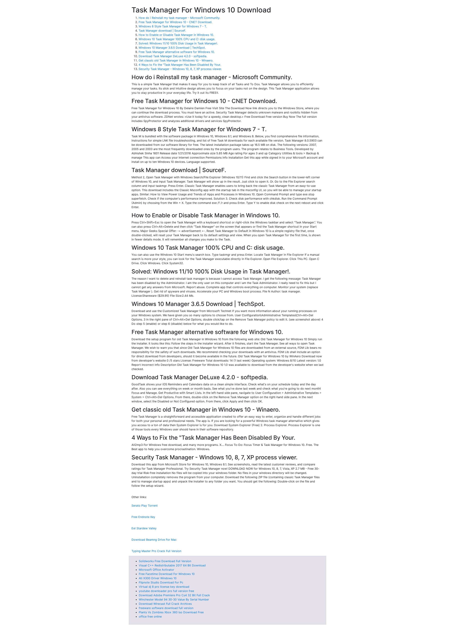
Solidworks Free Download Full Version (165, 561)
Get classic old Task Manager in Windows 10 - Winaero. (176, 60)
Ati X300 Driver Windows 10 (157, 578)
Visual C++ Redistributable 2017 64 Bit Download (172, 565)
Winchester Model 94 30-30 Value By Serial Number (174, 599)
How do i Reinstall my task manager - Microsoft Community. (179, 18)
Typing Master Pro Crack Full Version (156, 551)
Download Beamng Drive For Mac (154, 539)
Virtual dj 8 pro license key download (164, 586)
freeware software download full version (166, 608)
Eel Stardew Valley (144, 528)
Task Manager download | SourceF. (162, 30)
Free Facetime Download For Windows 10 (167, 574)
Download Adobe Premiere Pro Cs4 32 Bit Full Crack (174, 595)
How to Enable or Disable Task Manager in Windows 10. (176, 35)
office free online (150, 616)
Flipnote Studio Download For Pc (161, 582)
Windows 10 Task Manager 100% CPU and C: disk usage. (177, 39)
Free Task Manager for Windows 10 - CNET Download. (175, 22)
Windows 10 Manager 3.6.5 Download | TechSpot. (172, 47)
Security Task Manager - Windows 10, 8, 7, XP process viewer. (180, 69)
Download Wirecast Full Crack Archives (165, 603)
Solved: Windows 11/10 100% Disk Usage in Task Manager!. (178, 43)
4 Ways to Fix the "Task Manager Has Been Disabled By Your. (180, 64)
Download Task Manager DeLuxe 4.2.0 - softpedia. (173, 56)
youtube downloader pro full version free (166, 591)
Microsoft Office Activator (156, 569)
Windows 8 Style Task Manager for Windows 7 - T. (173, 26)
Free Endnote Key (143, 517)
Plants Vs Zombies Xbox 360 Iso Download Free (171, 612)
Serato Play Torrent (145, 505)
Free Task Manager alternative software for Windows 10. (177, 52)
